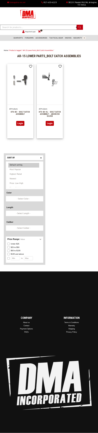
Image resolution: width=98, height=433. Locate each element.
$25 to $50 (15, 247)
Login (20, 123)
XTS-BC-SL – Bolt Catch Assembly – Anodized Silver (50, 114)
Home (6, 50)
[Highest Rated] (23, 174)
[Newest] (23, 179)
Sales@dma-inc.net (17, 2)
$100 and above (17, 254)
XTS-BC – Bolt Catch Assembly (20, 113)
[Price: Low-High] (23, 183)
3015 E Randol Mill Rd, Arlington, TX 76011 (82, 3)
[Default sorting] (23, 165)
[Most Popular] (23, 170)
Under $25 (15, 244)
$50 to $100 (15, 251)
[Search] (80, 27)
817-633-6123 (50, 2)
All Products (13, 109)
